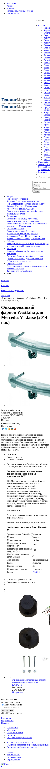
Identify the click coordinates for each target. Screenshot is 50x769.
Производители (14, 757)
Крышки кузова (27, 211)
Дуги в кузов (13, 211)
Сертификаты (13, 759)
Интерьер (11, 248)
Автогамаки (41, 266)
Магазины (11, 730)
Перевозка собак (14, 263)
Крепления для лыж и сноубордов (23, 221)
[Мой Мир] (11, 429)
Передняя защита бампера (19, 204)
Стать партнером (15, 732)
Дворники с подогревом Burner (22, 234)
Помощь (5, 723)
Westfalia (36, 572)
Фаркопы (11, 201)
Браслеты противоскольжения (21, 232)
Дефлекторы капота (16, 258)
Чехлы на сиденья (15, 268)
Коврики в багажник (16, 251)
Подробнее (17, 692)
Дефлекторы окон (34, 258)
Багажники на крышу (17, 219)
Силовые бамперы (31, 246)
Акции (10, 196)
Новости (11, 735)
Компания (6, 718)
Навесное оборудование (18, 199)
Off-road (10, 241)
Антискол (11, 256)
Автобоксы (33, 219)
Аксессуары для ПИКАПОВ (20, 209)
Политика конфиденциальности (22, 747)
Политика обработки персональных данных (27, 745)
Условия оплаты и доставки (20, 742)
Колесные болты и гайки (18, 238)
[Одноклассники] (9, 429)
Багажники (12, 216)
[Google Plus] (14, 429)
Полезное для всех (15, 228)
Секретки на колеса (16, 231)
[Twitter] (6, 429)
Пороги (18, 206)
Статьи (41, 167)
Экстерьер (11, 253)
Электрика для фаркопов (27, 201)
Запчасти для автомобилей (19, 271)
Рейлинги (11, 261)
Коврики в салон (35, 251)
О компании (12, 727)
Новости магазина (13, 705)
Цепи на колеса (32, 236)
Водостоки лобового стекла (30, 256)
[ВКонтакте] (3, 429)
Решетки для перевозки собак (21, 266)
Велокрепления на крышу (19, 223)
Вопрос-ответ (13, 754)
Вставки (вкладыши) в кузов (25, 212)
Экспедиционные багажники (20, 243)
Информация (7, 720)
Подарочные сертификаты (19, 737)
